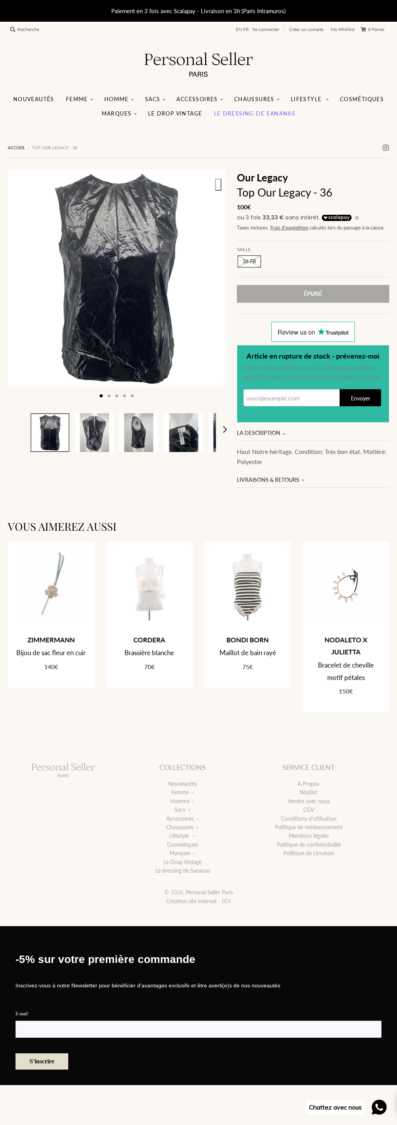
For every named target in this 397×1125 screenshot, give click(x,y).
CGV (308, 809)
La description (258, 433)
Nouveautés (182, 783)
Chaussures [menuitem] (254, 99)
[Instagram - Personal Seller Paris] (385, 147)
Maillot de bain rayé (247, 653)
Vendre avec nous (309, 801)
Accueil (16, 147)
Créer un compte (306, 29)
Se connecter (265, 29)
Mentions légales (309, 835)
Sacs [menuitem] (153, 99)
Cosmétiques (182, 844)
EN (239, 29)
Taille (243, 249)
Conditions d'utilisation (309, 818)
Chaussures (179, 827)
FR (246, 29)
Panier (376, 29)
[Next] (224, 429)
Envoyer (360, 398)
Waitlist (309, 792)
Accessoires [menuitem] (196, 99)
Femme (180, 792)
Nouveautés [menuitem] (33, 99)
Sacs (179, 809)
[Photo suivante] (212, 286)
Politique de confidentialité (309, 844)
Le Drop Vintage (183, 862)
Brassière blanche (149, 653)
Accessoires (180, 818)
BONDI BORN (247, 640)
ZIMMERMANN (51, 640)
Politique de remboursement (309, 827)
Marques (179, 853)
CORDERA (149, 640)
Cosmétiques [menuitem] (362, 99)
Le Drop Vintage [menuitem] (175, 113)
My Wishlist (343, 29)
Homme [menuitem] (116, 99)
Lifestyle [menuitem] (307, 99)
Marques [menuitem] (117, 113)
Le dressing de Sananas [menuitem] (255, 113)
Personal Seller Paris (209, 892)
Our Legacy (262, 177)
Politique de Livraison (308, 853)
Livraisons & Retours (268, 479)
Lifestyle (179, 835)
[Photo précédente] (20, 286)
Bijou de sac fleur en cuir (51, 653)
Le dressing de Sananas (182, 870)
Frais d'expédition (289, 228)
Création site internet (191, 901)
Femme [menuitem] (77, 99)
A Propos (308, 783)
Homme (180, 801)
